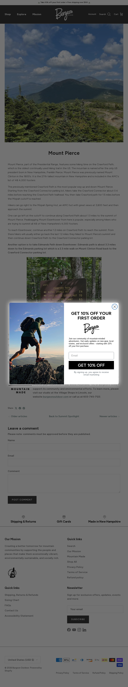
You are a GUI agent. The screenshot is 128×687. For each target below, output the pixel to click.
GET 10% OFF (91, 365)
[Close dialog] (114, 306)
